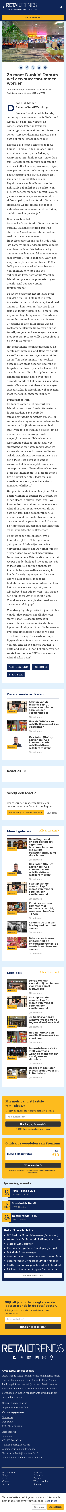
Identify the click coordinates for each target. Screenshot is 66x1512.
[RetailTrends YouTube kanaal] (29, 1358)
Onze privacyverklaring (14, 1402)
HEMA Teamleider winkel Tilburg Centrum (33, 1239)
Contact (6, 1481)
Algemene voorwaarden (15, 1407)
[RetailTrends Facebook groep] (14, 1358)
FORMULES (41, 666)
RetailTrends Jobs (33, 1275)
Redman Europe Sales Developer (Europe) (32, 1248)
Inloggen (52, 812)
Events (37, 1478)
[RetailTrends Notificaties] (51, 1358)
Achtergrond (9, 1472)
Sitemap (37, 1484)
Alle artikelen (48, 830)
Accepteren (55, 1506)
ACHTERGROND (18, 666)
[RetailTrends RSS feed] (36, 1358)
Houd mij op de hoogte (32, 1124)
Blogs (5, 1475)
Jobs (4, 1478)
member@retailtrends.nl (30, 1457)
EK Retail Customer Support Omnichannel (32, 1269)
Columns (38, 1475)
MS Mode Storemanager (21, 1252)
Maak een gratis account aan (25, 812)
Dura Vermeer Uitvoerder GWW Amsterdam (34, 1256)
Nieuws (37, 1472)
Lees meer (51, 1500)
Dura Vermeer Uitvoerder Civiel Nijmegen (32, 1260)
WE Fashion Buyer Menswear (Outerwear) (32, 1235)
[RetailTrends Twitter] (22, 1358)
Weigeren (39, 1507)
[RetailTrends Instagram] (44, 1358)
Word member (33, 17)
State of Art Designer (20, 1243)
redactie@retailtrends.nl (25, 1453)
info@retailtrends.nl (25, 1448)
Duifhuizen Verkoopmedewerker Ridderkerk (34, 1265)
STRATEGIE (16, 674)
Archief (6, 1484)
